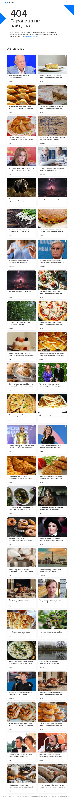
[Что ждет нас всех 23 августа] (21, 284)
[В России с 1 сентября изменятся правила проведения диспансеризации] (52, 161)
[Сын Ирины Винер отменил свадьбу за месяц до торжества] (52, 531)
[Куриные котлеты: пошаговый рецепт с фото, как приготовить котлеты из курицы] (52, 470)
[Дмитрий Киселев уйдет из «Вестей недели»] (21, 69)
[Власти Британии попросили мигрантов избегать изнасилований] (52, 562)
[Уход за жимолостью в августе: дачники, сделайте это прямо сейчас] (52, 624)
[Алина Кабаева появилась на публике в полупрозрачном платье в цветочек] (52, 439)
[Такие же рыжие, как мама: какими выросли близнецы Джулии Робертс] (52, 377)
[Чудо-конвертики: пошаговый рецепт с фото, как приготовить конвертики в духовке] (21, 99)
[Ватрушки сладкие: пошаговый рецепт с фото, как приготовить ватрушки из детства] (21, 716)
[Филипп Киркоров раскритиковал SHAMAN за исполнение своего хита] (21, 439)
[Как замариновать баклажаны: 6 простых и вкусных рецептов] (21, 500)
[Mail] (6, 2)
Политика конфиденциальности (58, 796)
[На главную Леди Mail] (10, 2)
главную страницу (31, 36)
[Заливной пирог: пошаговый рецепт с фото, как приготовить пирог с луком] (52, 223)
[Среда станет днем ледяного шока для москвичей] (21, 315)
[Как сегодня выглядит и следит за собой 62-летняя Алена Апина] (21, 161)
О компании (11, 796)
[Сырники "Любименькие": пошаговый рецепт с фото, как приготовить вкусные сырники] (21, 130)
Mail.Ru (4, 796)
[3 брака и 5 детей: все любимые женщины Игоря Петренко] (21, 747)
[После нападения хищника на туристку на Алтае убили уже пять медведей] (21, 192)
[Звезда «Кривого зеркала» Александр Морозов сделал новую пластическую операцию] (52, 747)
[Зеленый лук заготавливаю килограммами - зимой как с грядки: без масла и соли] (21, 223)
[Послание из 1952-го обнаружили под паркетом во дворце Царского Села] (52, 130)
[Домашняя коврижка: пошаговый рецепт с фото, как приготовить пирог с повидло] (52, 408)
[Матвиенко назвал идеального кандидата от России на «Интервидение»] (21, 686)
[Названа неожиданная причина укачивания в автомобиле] (52, 500)
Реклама (18, 796)
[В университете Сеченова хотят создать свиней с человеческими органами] (52, 778)
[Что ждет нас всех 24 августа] (52, 192)
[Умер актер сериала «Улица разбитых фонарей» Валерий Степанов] (52, 593)
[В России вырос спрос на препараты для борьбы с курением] (21, 254)
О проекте (26, 796)
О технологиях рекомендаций (39, 796)
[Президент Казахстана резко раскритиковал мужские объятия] (52, 254)
